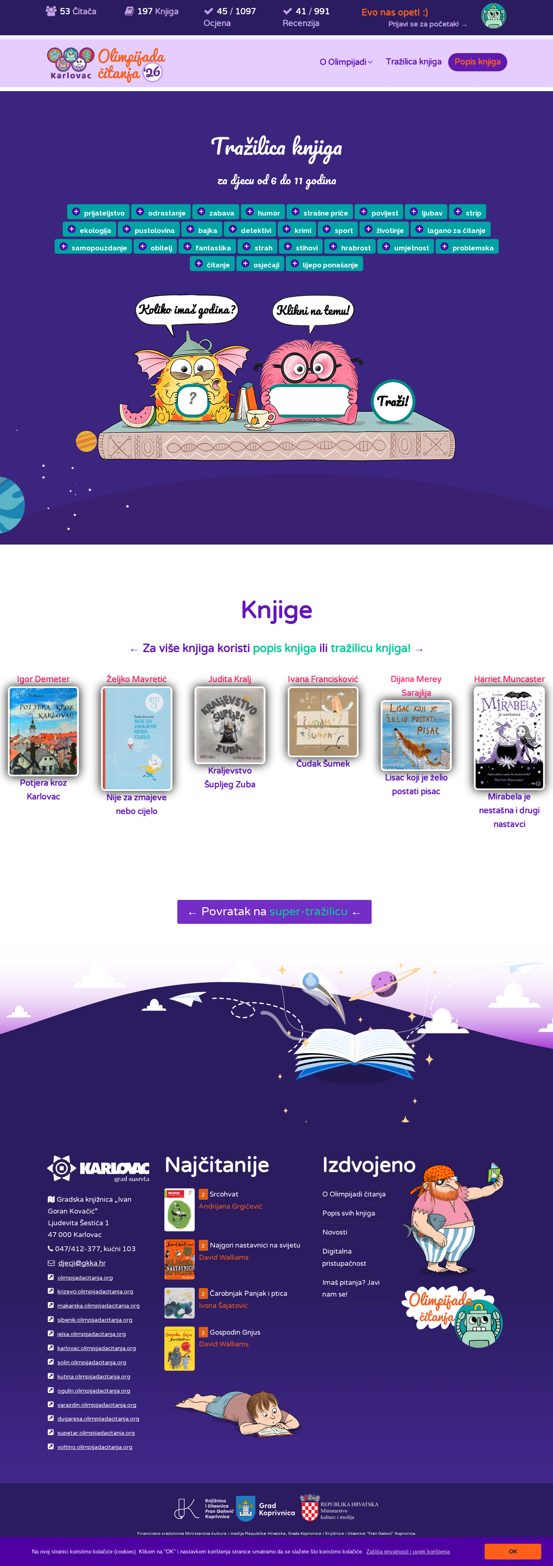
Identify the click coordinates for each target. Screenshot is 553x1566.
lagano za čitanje (457, 230)
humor (269, 213)
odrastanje (167, 213)
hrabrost (356, 248)
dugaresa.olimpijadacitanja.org (98, 1419)
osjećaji (266, 265)
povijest (385, 213)
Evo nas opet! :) (395, 12)
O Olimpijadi (343, 62)
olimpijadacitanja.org (85, 1278)
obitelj (161, 248)
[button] (408, 1551)
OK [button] (513, 1551)
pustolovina (155, 230)
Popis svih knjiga (348, 1213)
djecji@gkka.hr (82, 1263)
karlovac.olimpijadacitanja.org (96, 1348)
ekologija (95, 230)
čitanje (218, 265)
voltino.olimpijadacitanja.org (94, 1447)
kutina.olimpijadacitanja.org (93, 1377)
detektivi (256, 230)
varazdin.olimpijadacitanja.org (96, 1405)
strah (263, 248)
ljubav (432, 213)
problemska (473, 248)
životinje (390, 230)
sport (344, 230)
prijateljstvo (104, 213)
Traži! (392, 401)
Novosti (334, 1232)
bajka (207, 230)
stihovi (307, 248)
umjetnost (411, 248)
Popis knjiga (478, 62)
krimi (303, 230)
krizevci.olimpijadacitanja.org (95, 1291)
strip (473, 213)
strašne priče (326, 213)
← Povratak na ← (274, 912)
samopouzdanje (99, 248)
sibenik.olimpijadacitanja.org (94, 1320)
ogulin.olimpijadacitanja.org (93, 1391)
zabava (221, 213)
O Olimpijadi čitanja (354, 1194)
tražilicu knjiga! (370, 648)
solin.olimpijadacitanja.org (91, 1362)
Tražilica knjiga (414, 62)
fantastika (213, 248)
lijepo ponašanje (330, 265)
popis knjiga (285, 648)
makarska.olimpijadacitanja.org (98, 1306)
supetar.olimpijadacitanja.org (96, 1433)
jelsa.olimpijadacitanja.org (91, 1334)
